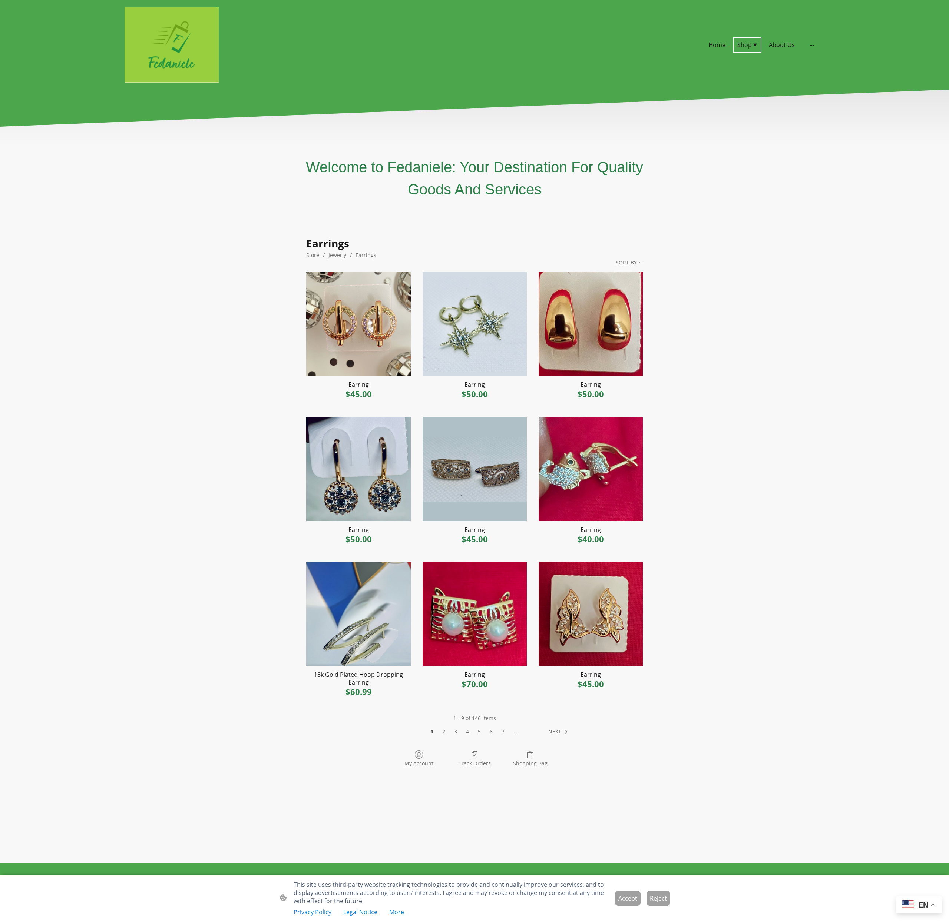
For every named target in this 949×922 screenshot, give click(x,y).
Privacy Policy (312, 912)
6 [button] (491, 731)
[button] (559, 731)
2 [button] (443, 731)
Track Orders (475, 763)
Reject (658, 898)
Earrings (366, 255)
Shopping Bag (530, 763)
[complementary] (919, 905)
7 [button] (503, 731)
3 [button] (455, 731)
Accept (627, 898)
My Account (418, 763)
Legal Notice (360, 912)
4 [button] (467, 731)
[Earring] (358, 324)
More (396, 912)
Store (312, 255)
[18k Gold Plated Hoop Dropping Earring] (358, 614)
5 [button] (479, 731)
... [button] (515, 731)
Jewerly (337, 255)
